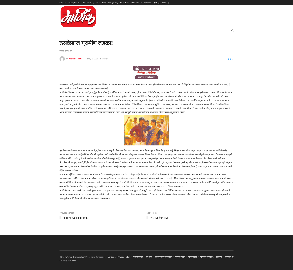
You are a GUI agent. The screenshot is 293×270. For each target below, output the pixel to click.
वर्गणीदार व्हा (166, 2)
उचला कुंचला (87, 2)
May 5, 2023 (92, 58)
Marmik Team (75, 58)
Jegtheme (72, 260)
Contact (63, 2)
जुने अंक (95, 2)
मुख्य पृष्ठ (157, 2)
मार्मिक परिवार (124, 2)
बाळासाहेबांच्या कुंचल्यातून (110, 2)
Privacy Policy (73, 2)
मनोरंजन (105, 58)
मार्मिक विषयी (135, 2)
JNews (69, 256)
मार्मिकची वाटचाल (146, 2)
